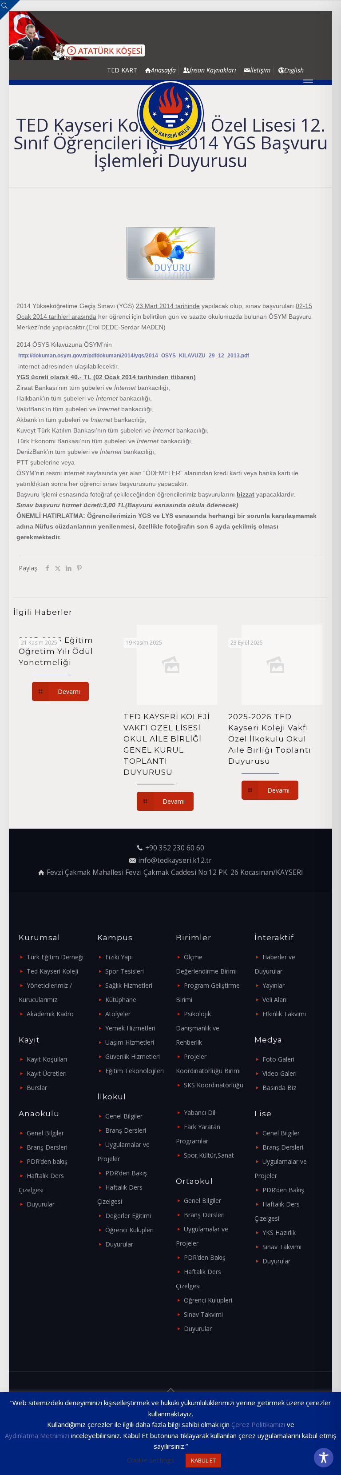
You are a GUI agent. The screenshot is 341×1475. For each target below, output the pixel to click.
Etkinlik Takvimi (284, 1014)
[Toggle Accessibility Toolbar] (323, 1457)
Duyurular (41, 1204)
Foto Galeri (278, 1059)
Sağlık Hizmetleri (128, 985)
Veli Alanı (275, 999)
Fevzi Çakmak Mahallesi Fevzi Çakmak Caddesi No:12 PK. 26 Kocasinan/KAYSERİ (175, 872)
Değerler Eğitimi (128, 1215)
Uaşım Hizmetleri (129, 1042)
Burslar (37, 1087)
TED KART (122, 70)
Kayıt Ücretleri (47, 1073)
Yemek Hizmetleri (130, 1028)
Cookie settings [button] (150, 1459)
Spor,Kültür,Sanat (209, 1155)
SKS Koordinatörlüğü (213, 1085)
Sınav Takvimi (203, 1314)
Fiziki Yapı (119, 957)
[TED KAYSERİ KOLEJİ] (170, 113)
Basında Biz (279, 1087)
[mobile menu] (308, 82)
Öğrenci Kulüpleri (129, 1230)
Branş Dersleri (47, 1147)
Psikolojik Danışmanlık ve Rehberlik (197, 1028)
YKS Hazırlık (279, 1232)
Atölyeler (118, 1014)
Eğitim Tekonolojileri (134, 1070)
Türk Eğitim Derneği (55, 957)
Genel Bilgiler (45, 1133)
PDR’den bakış (47, 1161)
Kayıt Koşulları (47, 1059)
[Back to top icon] (170, 1390)
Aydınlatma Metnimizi (37, 1435)
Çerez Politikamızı (258, 1424)
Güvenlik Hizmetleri (132, 1056)
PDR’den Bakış (126, 1173)
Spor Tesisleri (124, 971)
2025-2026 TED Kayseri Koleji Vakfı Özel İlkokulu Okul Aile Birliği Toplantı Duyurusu (269, 739)
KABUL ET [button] (203, 1460)
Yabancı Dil (199, 1112)
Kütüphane (120, 999)
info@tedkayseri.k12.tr (175, 860)
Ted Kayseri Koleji (52, 971)
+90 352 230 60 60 (174, 848)
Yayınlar (273, 985)
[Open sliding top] (10, 10)
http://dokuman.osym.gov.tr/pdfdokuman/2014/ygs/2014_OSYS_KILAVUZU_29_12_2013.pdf (133, 356)
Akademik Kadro (50, 1014)
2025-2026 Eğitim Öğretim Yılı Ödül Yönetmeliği (56, 651)
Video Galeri (279, 1073)
